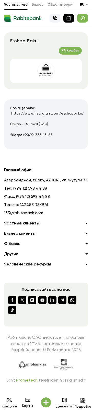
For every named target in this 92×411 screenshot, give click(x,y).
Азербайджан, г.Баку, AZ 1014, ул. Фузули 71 (45, 180)
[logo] (23, 18)
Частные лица (16, 4)
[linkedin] (52, 300)
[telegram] (62, 300)
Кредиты (9, 406)
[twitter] (22, 300)
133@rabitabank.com (23, 213)
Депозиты (64, 406)
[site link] (82, 18)
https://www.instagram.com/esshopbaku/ (47, 113)
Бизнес (37, 4)
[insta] (32, 300)
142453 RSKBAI (34, 205)
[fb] (12, 300)
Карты (27, 406)
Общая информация (64, 4)
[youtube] (42, 300)
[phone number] (55, 18)
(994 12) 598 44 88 (30, 189)
